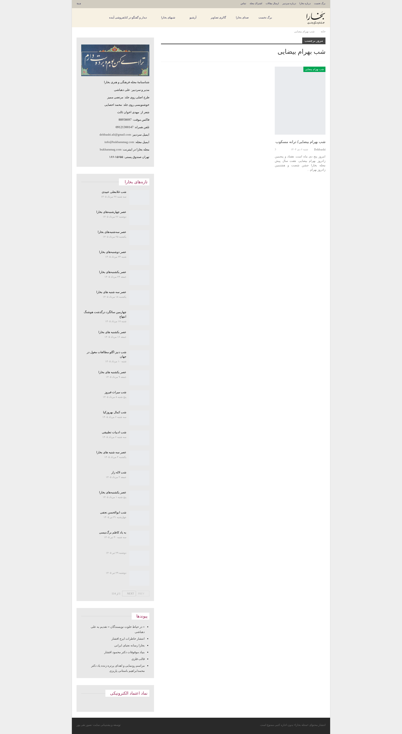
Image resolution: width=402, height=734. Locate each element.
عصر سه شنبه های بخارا (111, 292)
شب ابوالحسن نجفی (113, 512)
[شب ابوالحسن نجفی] (139, 518)
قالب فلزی (138, 659)
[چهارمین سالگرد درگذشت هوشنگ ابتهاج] (139, 317)
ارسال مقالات (272, 3)
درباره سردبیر (289, 3)
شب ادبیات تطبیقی (114, 432)
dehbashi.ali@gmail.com (115, 134)
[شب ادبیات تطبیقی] (139, 437)
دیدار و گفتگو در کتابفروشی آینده (128, 17)
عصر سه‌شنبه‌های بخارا (112, 232)
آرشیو (193, 17)
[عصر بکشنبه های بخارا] (139, 337)
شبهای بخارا (168, 17)
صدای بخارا (242, 17)
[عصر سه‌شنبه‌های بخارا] (139, 237)
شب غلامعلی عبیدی (114, 192)
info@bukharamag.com (119, 142)
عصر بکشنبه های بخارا (112, 332)
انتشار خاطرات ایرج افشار (128, 638)
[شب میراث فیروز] (139, 397)
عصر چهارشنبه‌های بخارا (111, 212)
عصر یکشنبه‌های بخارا (112, 272)
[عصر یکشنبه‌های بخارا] (139, 277)
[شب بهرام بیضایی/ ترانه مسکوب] (300, 101)
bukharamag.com (110, 149)
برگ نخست (319, 3)
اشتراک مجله (256, 3)
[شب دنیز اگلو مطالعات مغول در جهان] (139, 357)
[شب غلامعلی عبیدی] (139, 197)
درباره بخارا (305, 3)
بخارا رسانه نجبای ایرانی (129, 645)
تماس (243, 3)
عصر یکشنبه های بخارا (112, 372)
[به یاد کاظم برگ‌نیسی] (139, 538)
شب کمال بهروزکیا (114, 412)
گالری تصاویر (218, 17)
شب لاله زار (118, 472)
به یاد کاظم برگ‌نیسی (112, 532)
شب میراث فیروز (115, 392)
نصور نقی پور (84, 725)
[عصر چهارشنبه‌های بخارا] (139, 217)
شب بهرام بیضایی (314, 69)
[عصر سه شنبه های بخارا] (139, 297)
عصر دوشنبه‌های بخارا (112, 252)
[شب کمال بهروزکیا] (139, 417)
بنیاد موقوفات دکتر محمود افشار (124, 652)
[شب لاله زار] (139, 478)
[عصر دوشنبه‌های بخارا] (139, 257)
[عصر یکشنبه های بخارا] (139, 377)
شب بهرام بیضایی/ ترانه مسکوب (300, 142)
